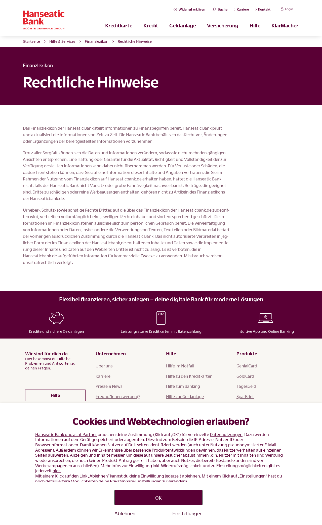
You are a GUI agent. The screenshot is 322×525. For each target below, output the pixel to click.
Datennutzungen (226, 434)
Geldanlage (182, 25)
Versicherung (222, 25)
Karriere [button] (242, 9)
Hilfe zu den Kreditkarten (189, 376)
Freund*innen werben (116, 396)
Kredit (150, 25)
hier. (57, 470)
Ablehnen (124, 513)
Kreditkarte (118, 25)
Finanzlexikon (96, 41)
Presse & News (109, 386)
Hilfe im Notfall (180, 365)
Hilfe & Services (62, 41)
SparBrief (245, 396)
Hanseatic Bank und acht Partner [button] (66, 434)
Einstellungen (187, 513)
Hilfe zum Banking (183, 386)
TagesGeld (246, 386)
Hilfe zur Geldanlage (185, 396)
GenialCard (246, 365)
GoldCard (245, 376)
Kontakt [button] (264, 9)
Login (289, 9)
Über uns (104, 365)
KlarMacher (284, 25)
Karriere (103, 376)
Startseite (31, 41)
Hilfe (255, 25)
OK (158, 497)
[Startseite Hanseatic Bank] (98, 19)
